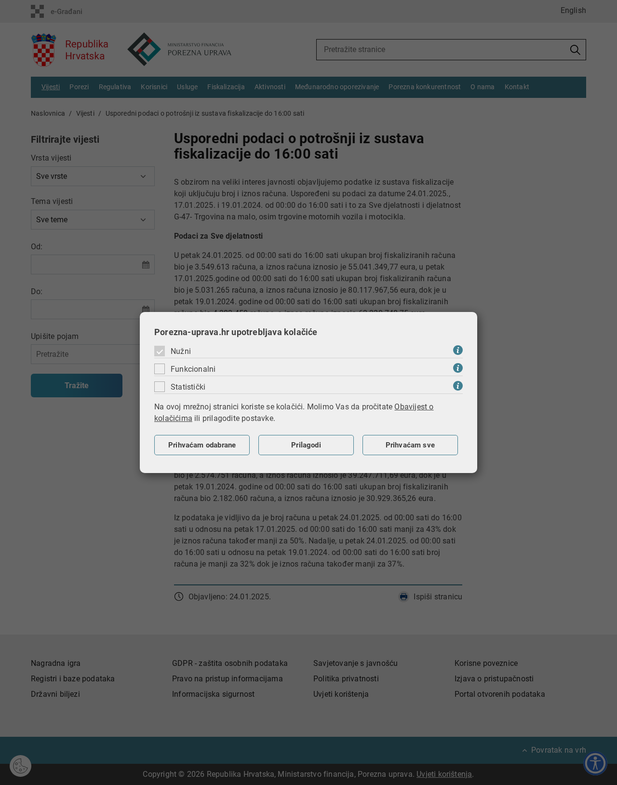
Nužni (181, 351)
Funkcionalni (193, 369)
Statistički (188, 387)
